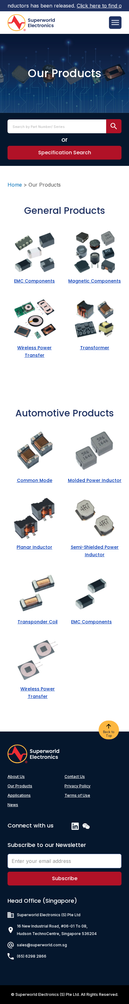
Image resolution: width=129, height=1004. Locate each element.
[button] (64, 153)
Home (15, 185)
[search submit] (113, 126)
